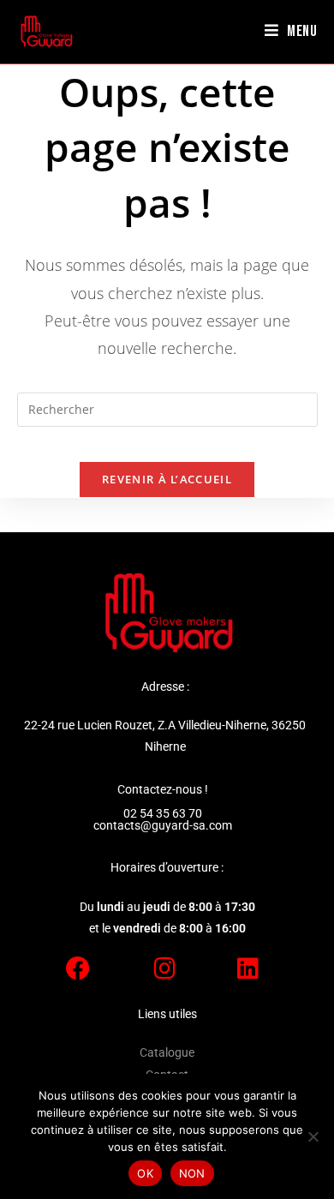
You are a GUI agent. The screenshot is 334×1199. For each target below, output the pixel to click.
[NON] (312, 1136)
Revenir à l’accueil (167, 479)
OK (145, 1173)
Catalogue (167, 1052)
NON (192, 1173)
